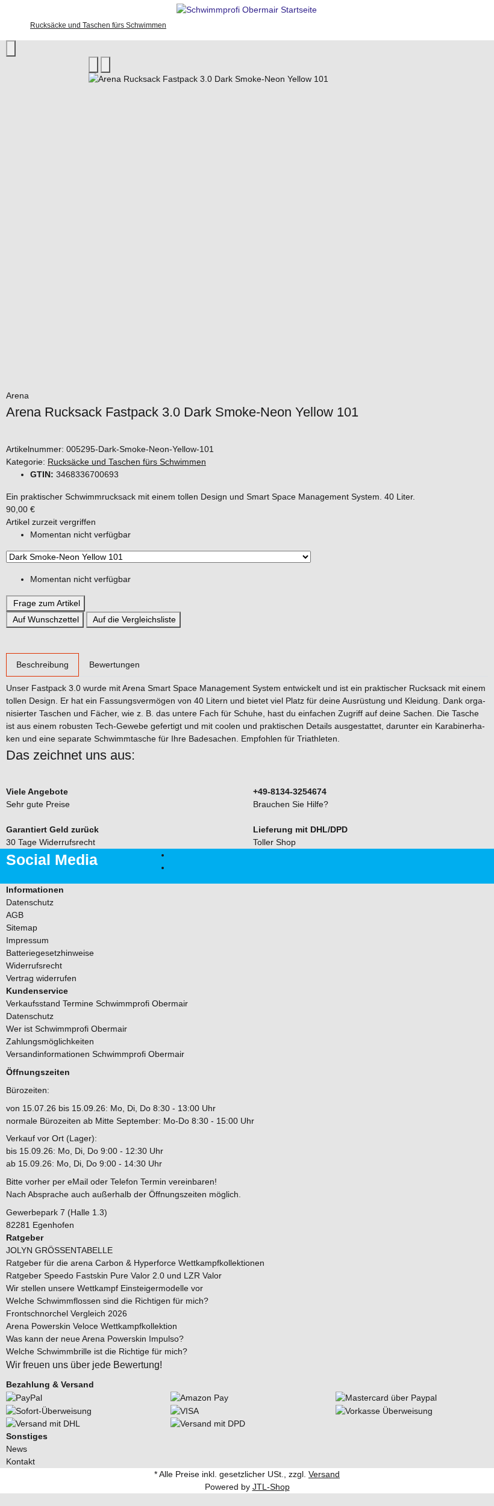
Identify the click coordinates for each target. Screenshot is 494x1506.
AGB (14, 915)
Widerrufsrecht (34, 965)
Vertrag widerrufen (41, 978)
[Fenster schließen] (11, 48)
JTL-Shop (271, 1487)
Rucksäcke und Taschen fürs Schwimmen (127, 461)
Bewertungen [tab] (114, 664)
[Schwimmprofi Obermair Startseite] (247, 9)
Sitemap (21, 927)
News (16, 1449)
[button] (247, 890)
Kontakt (20, 1461)
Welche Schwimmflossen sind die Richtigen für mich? (107, 1301)
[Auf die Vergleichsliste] (93, 65)
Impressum (27, 940)
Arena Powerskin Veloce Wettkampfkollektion (91, 1326)
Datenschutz (30, 902)
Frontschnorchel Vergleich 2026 (66, 1313)
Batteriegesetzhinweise (50, 953)
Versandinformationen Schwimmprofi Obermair (95, 1054)
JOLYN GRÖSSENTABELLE (59, 1250)
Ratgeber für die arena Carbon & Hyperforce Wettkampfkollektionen (135, 1263)
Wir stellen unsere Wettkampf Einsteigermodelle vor (104, 1288)
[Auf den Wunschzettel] (105, 65)
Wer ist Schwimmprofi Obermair (66, 1028)
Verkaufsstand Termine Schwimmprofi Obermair (97, 1003)
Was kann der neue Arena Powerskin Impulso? (95, 1338)
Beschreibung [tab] (42, 664)
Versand (324, 1474)
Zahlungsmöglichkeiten (50, 1041)
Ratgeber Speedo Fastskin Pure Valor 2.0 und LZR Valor (114, 1275)
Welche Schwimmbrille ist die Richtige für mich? (96, 1351)
